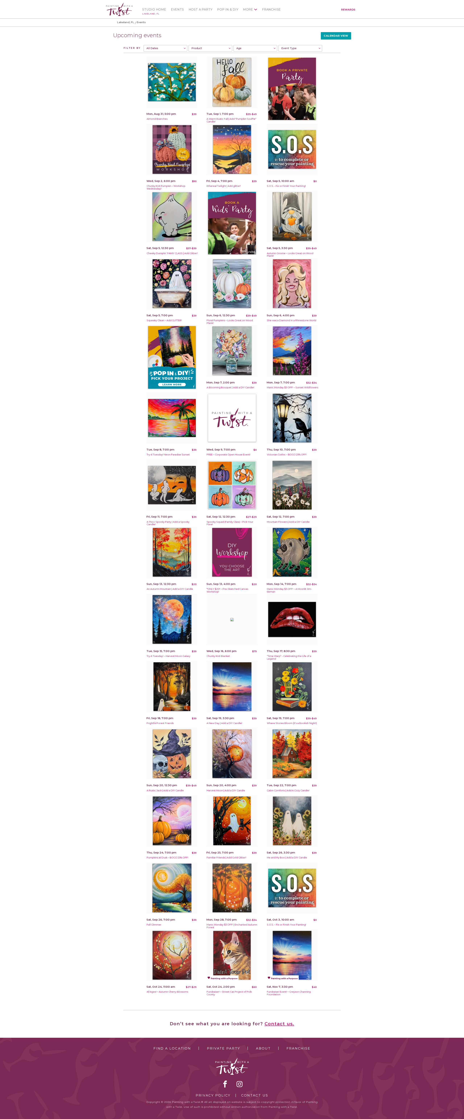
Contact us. (279, 1023)
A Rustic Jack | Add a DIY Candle (165, 790)
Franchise (271, 9)
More (248, 9)
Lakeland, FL (150, 13)
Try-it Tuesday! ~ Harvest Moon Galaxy (168, 656)
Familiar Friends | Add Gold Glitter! (226, 857)
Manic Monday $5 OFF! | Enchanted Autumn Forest (232, 926)
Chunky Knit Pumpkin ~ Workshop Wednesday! (166, 187)
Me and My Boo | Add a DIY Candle (287, 857)
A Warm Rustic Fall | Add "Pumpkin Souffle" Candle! (231, 120)
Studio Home (154, 9)
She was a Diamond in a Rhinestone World (291, 320)
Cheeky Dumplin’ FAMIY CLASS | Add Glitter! (172, 253)
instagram (240, 1084)
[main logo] (119, 4)
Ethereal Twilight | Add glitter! (224, 186)
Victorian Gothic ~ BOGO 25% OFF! (286, 454)
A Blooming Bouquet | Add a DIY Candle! (230, 387)
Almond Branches (157, 119)
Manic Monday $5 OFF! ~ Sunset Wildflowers (292, 387)
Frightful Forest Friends (160, 723)
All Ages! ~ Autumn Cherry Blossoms (167, 991)
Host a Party (201, 9)
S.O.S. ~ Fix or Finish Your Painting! (286, 924)
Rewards (348, 9)
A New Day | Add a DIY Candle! (224, 723)
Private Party (223, 1048)
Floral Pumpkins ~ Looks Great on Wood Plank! (230, 321)
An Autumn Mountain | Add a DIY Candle (170, 589)
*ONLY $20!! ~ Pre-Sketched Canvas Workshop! (227, 590)
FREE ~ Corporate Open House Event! (228, 454)
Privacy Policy (213, 1095)
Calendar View (336, 35)
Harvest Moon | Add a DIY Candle (226, 790)
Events (177, 9)
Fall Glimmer (154, 924)
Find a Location (172, 1048)
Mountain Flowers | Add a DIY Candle (288, 522)
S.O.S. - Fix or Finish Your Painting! (286, 186)
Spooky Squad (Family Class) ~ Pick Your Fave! (230, 523)
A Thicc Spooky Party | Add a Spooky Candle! (168, 523)
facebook (225, 1084)
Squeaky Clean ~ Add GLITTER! (164, 320)
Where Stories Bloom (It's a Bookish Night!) (292, 723)
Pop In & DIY (227, 9)
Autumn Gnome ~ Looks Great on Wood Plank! (290, 254)
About (263, 1048)
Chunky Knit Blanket (218, 656)
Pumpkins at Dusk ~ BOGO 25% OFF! (167, 857)
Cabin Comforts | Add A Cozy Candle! (288, 790)
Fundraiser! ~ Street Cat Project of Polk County (229, 993)
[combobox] (165, 48)
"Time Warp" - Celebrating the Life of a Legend (289, 657)
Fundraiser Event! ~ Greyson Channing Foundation (289, 993)
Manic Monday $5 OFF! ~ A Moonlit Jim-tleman (289, 590)
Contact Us (254, 1095)
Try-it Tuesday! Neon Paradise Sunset (168, 454)
